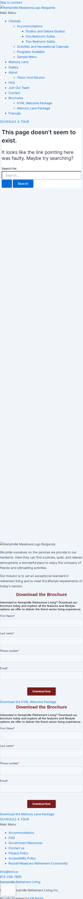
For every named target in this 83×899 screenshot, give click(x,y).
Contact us (16, 848)
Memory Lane (18, 62)
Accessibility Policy (22, 858)
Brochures (16, 98)
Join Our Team (19, 88)
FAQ (12, 83)
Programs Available (30, 52)
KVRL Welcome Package (34, 103)
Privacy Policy (18, 853)
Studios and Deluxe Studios (45, 31)
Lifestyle (14, 21)
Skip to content (11, 2)
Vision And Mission (31, 77)
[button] (41, 12)
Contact (14, 93)
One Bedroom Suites (40, 36)
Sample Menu (27, 57)
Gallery (13, 67)
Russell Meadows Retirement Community (38, 863)
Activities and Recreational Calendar (43, 47)
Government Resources (26, 843)
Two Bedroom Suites (40, 41)
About (13, 72)
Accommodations (30, 26)
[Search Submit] (7, 184)
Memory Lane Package (33, 108)
